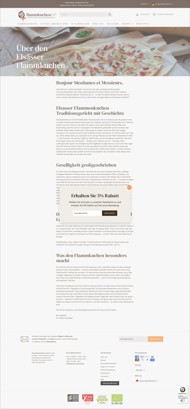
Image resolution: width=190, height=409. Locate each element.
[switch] (182, 400)
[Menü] (186, 387)
